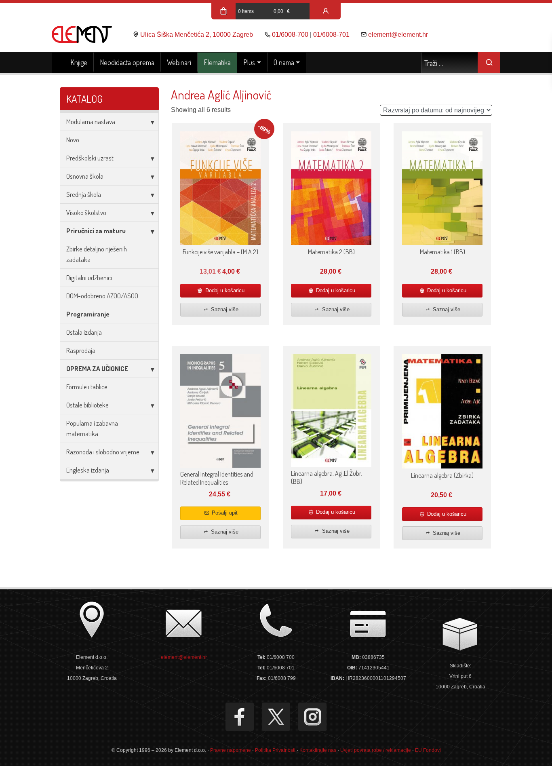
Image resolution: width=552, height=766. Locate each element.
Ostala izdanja (84, 332)
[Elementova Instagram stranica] (312, 717)
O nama (284, 62)
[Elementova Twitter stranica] (276, 717)
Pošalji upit (224, 513)
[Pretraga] (489, 62)
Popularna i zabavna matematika (92, 428)
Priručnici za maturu (96, 230)
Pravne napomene (230, 750)
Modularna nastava (90, 121)
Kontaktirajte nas (317, 750)
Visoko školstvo (86, 212)
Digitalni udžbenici (89, 277)
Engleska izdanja (87, 470)
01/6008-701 (331, 34)
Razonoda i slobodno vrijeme (102, 451)
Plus (249, 62)
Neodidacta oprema (127, 62)
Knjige (78, 62)
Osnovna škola (84, 176)
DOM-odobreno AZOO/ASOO (102, 295)
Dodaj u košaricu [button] (224, 290)
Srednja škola (83, 194)
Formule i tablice (86, 386)
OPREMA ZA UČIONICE (97, 368)
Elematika (217, 62)
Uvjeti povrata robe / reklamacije (375, 750)
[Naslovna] (58, 63)
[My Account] (326, 11)
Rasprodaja (80, 350)
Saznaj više (223, 309)
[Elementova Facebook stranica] (239, 717)
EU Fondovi (428, 750)
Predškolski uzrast (90, 158)
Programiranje (88, 314)
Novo (72, 139)
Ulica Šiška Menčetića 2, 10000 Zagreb (196, 34)
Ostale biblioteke (87, 405)
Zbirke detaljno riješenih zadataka (96, 254)
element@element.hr (398, 34)
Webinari (179, 62)
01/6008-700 (290, 34)
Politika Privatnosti (275, 750)
